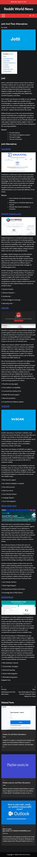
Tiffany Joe (5, 833)
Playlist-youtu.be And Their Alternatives (16, 783)
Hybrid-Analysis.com (11, 214)
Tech (9, 680)
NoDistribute (7, 597)
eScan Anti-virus (8, 505)
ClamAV (5, 308)
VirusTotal (6, 149)
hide (11, 54)
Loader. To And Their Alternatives (14, 734)
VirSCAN (5, 406)
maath (5, 27)
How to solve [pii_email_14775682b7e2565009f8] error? (17, 830)
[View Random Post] (30, 15)
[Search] (33, 15)
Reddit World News (18, 9)
